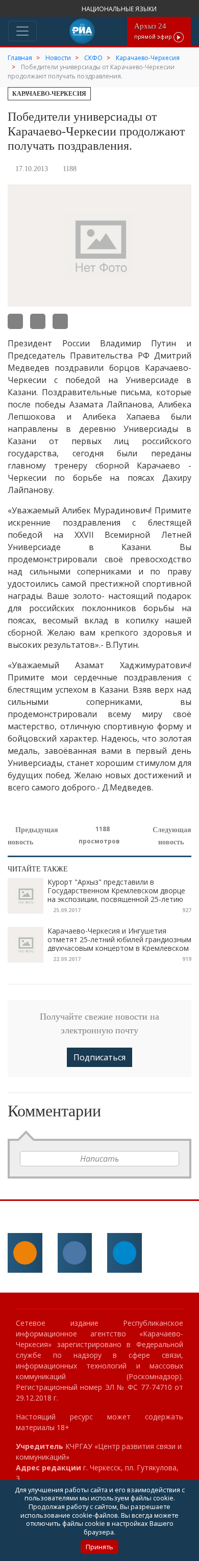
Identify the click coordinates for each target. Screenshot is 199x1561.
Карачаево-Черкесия (49, 93)
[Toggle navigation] (22, 31)
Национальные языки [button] (120, 9)
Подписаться (99, 1057)
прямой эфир (153, 31)
